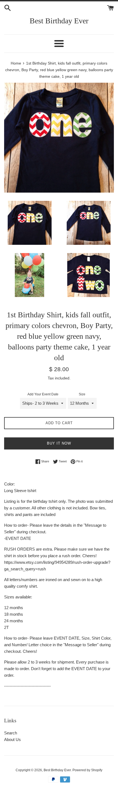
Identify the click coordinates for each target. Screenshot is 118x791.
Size (82, 394)
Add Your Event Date (42, 394)
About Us (12, 739)
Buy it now (59, 443)
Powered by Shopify (87, 770)
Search (10, 733)
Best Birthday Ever (59, 20)
